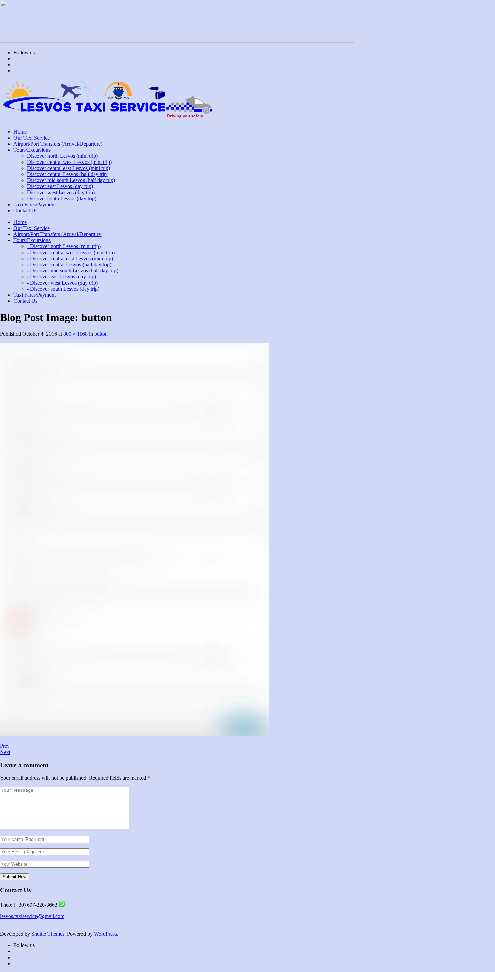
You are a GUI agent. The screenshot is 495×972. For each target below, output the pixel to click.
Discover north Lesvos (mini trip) (62, 156)
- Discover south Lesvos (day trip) (63, 289)
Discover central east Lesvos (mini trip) (68, 168)
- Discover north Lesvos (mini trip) (64, 246)
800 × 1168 (75, 334)
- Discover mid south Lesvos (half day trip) (72, 270)
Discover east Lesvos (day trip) (60, 186)
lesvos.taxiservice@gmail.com (32, 916)
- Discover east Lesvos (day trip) (61, 276)
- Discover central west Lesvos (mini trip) (71, 252)
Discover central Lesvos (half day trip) (67, 174)
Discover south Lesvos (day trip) (61, 198)
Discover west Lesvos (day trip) (61, 192)
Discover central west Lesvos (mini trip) (69, 162)
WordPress (105, 934)
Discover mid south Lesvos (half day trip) (71, 180)
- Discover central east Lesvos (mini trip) (70, 258)
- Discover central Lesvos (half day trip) (69, 264)
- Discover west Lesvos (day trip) (62, 283)
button (101, 334)
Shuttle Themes (47, 934)
